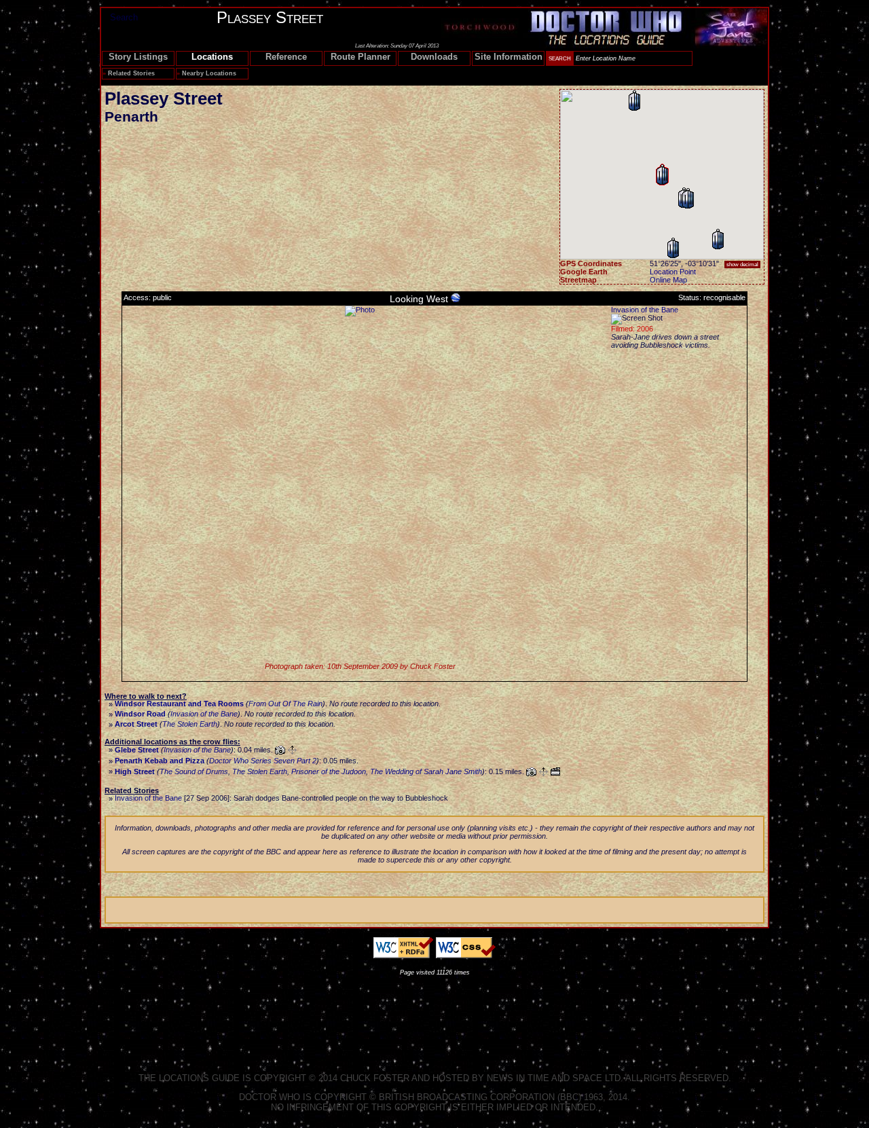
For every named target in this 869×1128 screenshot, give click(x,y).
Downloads (434, 57)
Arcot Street (136, 724)
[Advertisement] (434, 1013)
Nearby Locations (209, 73)
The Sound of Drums (194, 771)
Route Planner (360, 57)
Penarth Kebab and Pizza (159, 761)
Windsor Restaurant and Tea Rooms (179, 703)
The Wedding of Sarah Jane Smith (426, 771)
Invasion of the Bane (644, 310)
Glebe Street (137, 750)
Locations (212, 57)
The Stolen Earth (189, 724)
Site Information (508, 57)
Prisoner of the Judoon (328, 771)
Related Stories (131, 73)
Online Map (668, 280)
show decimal (742, 264)
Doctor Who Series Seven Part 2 (262, 761)
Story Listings (138, 57)
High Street (135, 771)
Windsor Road (140, 714)
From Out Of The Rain (285, 703)
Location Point (673, 272)
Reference (286, 57)
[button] (717, 239)
